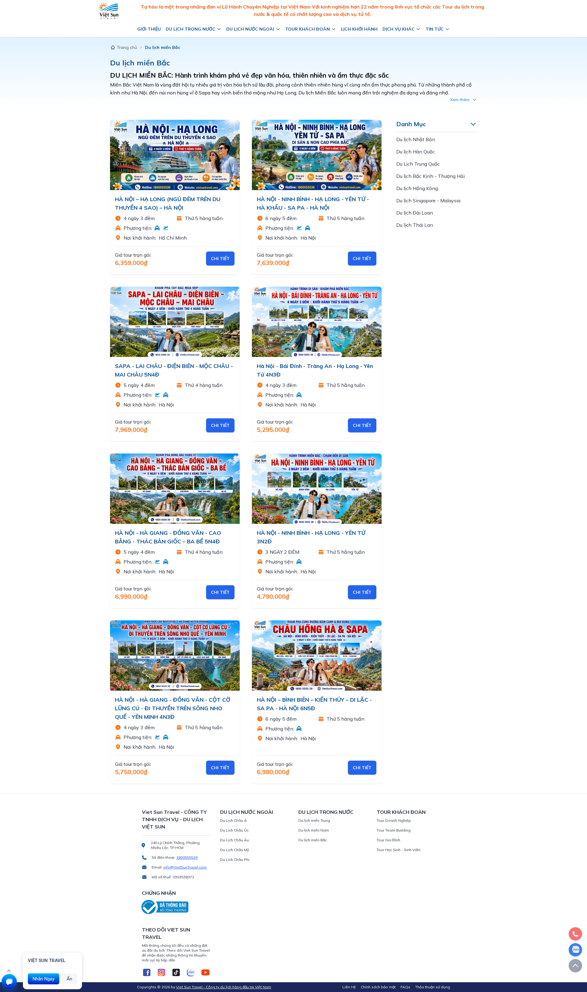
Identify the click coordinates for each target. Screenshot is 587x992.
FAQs (405, 987)
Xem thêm (460, 99)
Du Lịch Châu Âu (234, 840)
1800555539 (187, 857)
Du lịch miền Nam (313, 830)
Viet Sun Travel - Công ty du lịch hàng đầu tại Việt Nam (223, 987)
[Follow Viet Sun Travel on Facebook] (147, 972)
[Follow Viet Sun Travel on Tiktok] (176, 972)
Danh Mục (411, 124)
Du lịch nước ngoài (250, 29)
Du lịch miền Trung (314, 820)
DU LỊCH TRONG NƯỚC (325, 812)
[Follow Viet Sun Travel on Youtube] (205, 972)
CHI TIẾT (220, 258)
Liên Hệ (349, 987)
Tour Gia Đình (388, 840)
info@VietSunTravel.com (185, 867)
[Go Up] (575, 965)
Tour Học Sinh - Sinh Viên (398, 849)
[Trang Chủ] (108, 10)
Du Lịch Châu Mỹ (234, 849)
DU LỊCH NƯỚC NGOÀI (246, 812)
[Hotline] (575, 934)
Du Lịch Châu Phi (234, 859)
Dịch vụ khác (398, 29)
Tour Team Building (394, 830)
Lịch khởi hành (359, 29)
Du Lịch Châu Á (233, 820)
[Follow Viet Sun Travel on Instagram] (161, 972)
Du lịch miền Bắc (312, 840)
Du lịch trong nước (190, 29)
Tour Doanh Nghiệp (394, 820)
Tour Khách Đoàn (307, 29)
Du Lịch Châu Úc (234, 830)
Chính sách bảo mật (378, 987)
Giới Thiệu (149, 29)
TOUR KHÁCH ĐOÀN (401, 812)
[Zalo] (575, 950)
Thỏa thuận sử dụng (432, 987)
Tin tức (435, 29)
